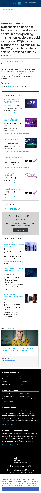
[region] (20, 483)
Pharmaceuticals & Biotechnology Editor (14, 61)
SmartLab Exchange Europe (13, 157)
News (22, 376)
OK (20, 489)
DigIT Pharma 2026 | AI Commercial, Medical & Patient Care (11, 101)
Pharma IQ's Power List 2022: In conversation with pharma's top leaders (14, 244)
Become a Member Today (29, 399)
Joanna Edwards (9, 360)
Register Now (8, 113)
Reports (5, 376)
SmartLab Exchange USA (12, 189)
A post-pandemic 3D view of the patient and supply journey (13, 270)
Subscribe (16, 86)
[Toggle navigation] (4, 3)
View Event (26, 113)
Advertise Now (7, 425)
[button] (20, 10)
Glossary (23, 382)
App (21, 384)
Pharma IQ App (7, 401)
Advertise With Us (26, 393)
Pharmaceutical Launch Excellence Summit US (11, 120)
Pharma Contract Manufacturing (9, 174)
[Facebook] (8, 209)
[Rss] (19, 209)
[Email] (15, 209)
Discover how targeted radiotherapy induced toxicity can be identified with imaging (13, 297)
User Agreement (8, 396)
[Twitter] (11, 209)
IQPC (29, 466)
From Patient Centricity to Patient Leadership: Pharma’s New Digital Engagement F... (18, 349)
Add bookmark (7, 55)
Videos (4, 382)
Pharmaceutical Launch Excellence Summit (11, 140)
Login (9, 86)
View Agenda (18, 113)
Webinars (23, 379)
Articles (4, 379)
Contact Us (6, 393)
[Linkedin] (5, 209)
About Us (5, 399)
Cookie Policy (25, 396)
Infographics (6, 384)
